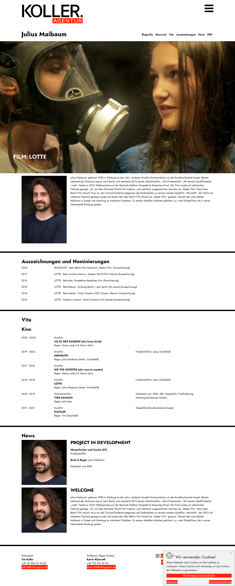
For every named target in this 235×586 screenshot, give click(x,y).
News (201, 34)
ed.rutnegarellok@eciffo (34, 567)
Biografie (147, 34)
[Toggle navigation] (209, 8)
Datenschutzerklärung (220, 582)
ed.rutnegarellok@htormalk (101, 567)
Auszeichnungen (186, 34)
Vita (171, 34)
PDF (209, 34)
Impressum (172, 582)
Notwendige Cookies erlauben (199, 575)
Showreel (160, 34)
